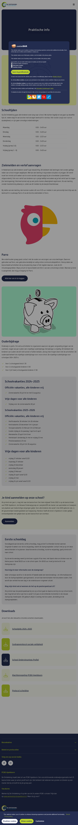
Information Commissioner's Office (44, 88)
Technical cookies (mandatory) (20, 63)
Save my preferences (20, 72)
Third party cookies (18, 65)
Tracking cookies (17, 67)
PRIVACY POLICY (57, 76)
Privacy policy (8, 816)
